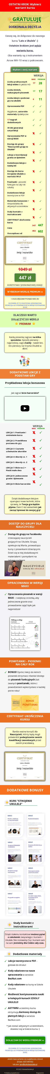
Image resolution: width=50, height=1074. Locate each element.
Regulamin (40, 1073)
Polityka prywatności (11, 1073)
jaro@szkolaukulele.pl (28, 1064)
